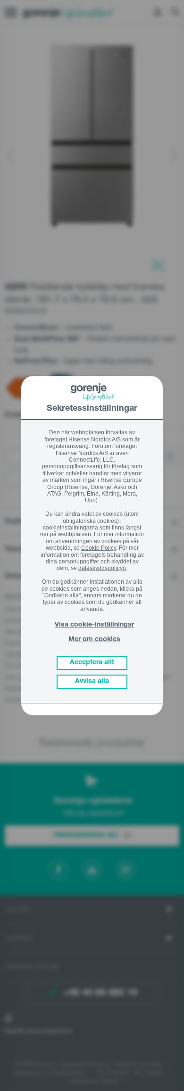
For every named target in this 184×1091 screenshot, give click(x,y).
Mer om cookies (94, 639)
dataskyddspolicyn (102, 568)
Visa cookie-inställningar (94, 625)
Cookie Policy (98, 548)
